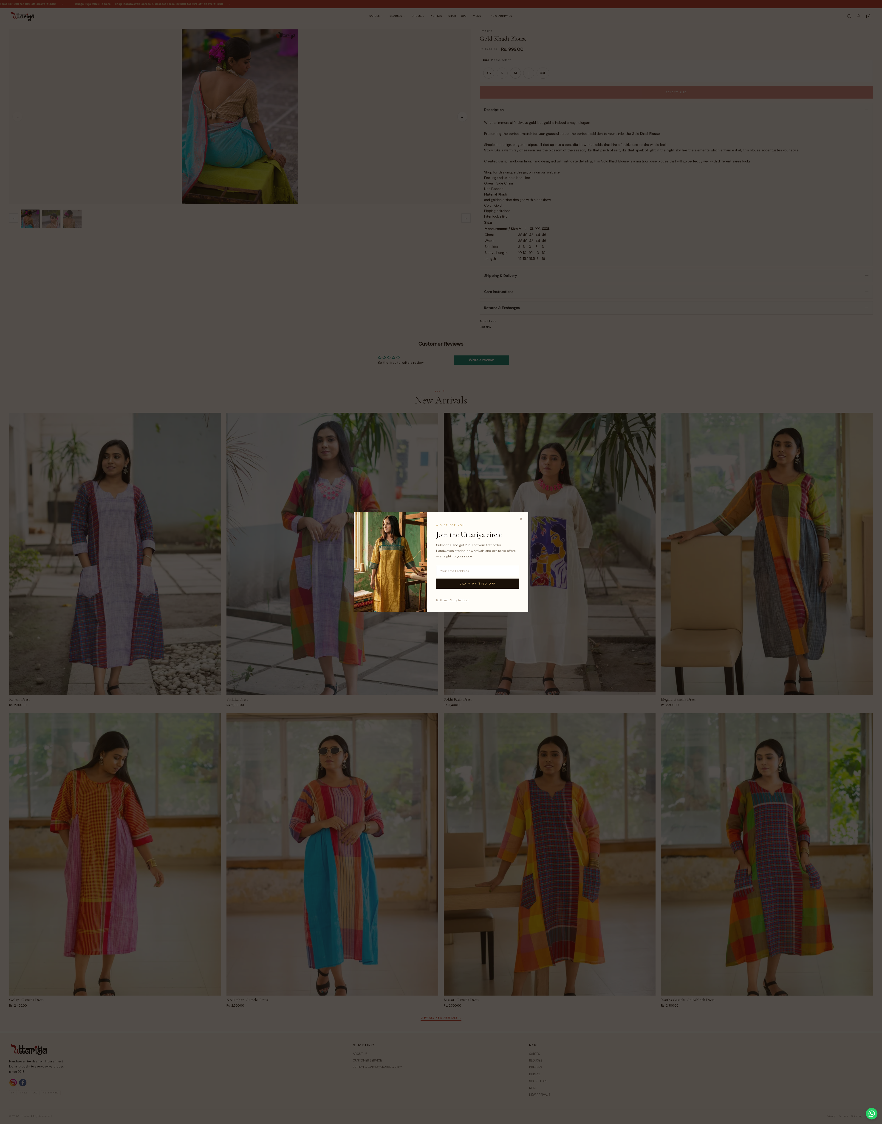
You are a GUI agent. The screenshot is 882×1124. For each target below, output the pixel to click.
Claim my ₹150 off (477, 583)
